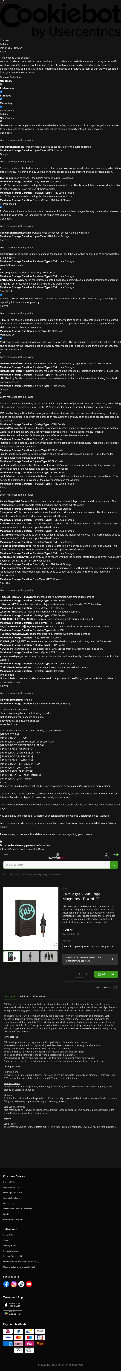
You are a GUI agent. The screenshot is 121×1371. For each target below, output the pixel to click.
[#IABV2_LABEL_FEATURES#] (16, 760)
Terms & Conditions (11, 1198)
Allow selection (29, 849)
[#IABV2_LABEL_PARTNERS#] (16, 771)
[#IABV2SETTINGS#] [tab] (11, 47)
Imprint (6, 1214)
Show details (7, 110)
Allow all (4, 849)
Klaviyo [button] (4, 242)
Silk (64, 888)
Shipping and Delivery (12, 1192)
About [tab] (3, 51)
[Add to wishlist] (115, 987)
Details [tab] (4, 44)
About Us (7, 1240)
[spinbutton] (79, 974)
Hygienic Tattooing (11, 1251)
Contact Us (8, 1234)
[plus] (86, 974)
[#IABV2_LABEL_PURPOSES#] (16, 749)
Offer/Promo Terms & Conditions (17, 1208)
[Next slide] (55, 918)
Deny (41, 849)
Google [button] (4, 156)
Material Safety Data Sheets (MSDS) (19, 1267)
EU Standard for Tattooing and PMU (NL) (21, 1261)
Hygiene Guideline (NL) (13, 1256)
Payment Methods (11, 1187)
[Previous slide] (6, 918)
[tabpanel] (60, 1065)
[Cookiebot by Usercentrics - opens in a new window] (60, 21)
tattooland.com (8, 724)
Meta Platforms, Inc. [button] (11, 351)
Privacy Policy (9, 1203)
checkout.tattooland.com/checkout (20, 720)
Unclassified (7, 674)
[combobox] (60, 865)
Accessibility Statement (13, 1219)
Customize (15, 849)
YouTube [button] (5, 584)
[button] (90, 959)
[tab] (10, 996)
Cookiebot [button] (6, 134)
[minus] (72, 974)
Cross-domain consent (13, 709)
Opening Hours (9, 1245)
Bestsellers (14, 874)
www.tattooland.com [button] (11, 267)
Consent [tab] (4, 40)
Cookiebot (57, 730)
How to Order (9, 1182)
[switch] (1, 92)
